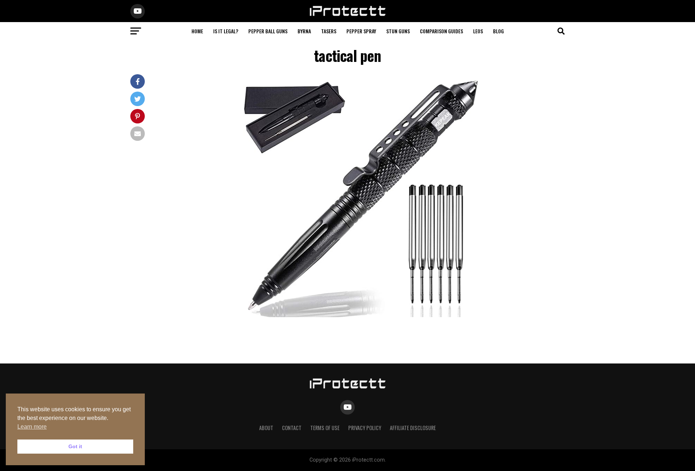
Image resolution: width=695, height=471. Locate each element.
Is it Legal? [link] (225, 31)
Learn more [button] (32, 427)
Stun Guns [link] (398, 31)
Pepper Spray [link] (361, 31)
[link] (347, 14)
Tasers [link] (328, 31)
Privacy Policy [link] (364, 428)
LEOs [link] (478, 31)
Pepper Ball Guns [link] (267, 31)
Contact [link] (292, 428)
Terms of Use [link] (325, 428)
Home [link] (197, 31)
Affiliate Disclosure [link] (413, 428)
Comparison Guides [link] (441, 31)
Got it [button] (75, 446)
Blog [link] (498, 31)
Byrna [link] (304, 31)
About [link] (266, 428)
